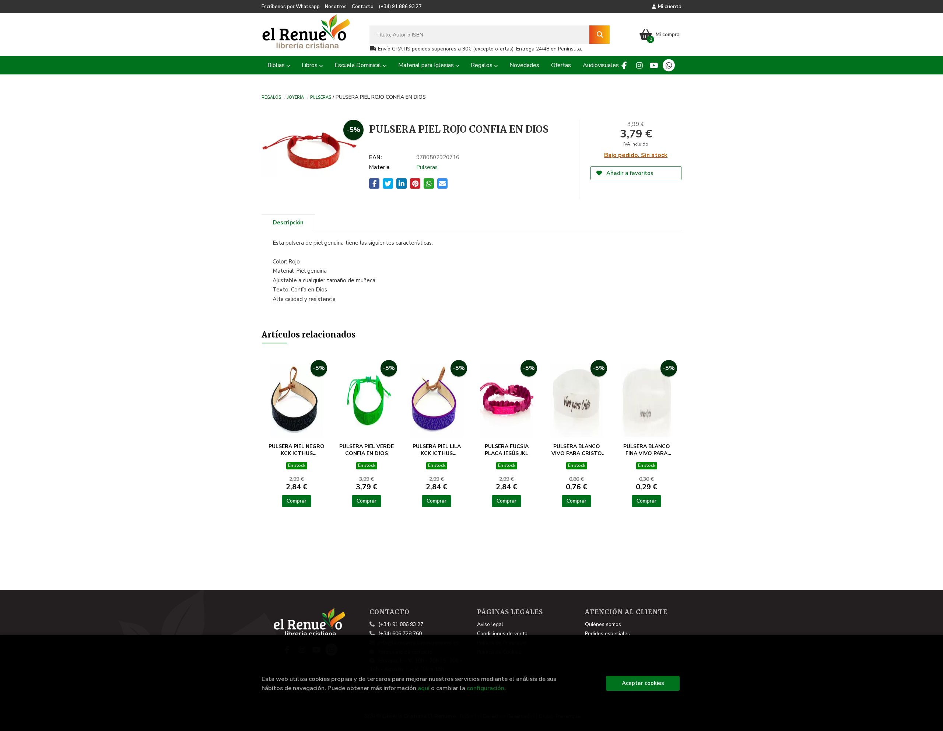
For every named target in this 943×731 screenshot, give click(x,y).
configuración (485, 688)
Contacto (363, 6)
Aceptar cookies (643, 683)
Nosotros (336, 6)
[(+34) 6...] (669, 65)
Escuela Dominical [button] (358, 65)
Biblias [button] (276, 65)
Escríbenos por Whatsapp (291, 6)
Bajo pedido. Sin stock (635, 155)
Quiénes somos (603, 624)
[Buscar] (599, 34)
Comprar (296, 500)
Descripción (288, 222)
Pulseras (320, 97)
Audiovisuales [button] (601, 65)
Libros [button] (310, 65)
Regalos (271, 97)
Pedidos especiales (607, 633)
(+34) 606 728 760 (400, 633)
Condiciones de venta (502, 633)
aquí (424, 688)
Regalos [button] (482, 65)
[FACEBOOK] (624, 65)
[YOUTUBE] (654, 65)
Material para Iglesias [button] (426, 65)
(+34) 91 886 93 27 (400, 6)
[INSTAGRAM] (639, 65)
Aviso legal (490, 624)
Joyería (295, 97)
